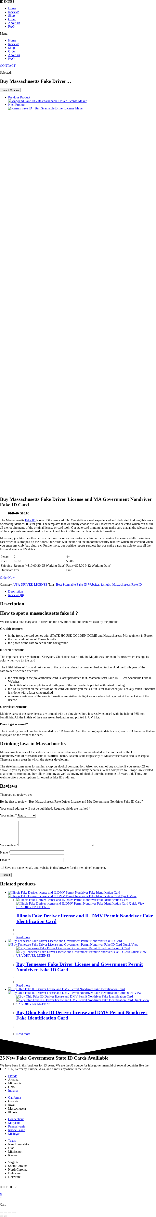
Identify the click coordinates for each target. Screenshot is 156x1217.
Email (5, 860)
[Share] (5, 1212)
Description (15, 591)
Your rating (8, 815)
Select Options (10, 90)
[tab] (82, 591)
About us (14, 23)
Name (5, 852)
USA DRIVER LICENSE (30, 584)
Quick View (128, 896)
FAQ (11, 26)
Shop (11, 15)
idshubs (106, 584)
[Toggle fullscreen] (9, 1212)
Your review (9, 845)
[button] (78, 33)
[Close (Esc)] (1, 1212)
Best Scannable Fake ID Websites (77, 584)
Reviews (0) (16, 595)
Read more (23, 937)
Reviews (13, 12)
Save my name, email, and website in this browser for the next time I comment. (55, 867)
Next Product (16, 104)
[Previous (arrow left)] (1, 1216)
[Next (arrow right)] (5, 1216)
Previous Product (19, 97)
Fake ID (30, 520)
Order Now (7, 577)
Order (12, 19)
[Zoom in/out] (13, 1212)
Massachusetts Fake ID (127, 584)
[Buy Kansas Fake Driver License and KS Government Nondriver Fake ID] (45, 108)
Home (12, 8)
